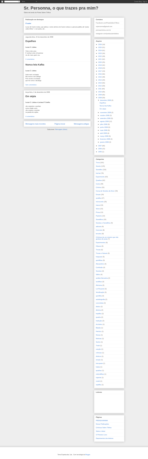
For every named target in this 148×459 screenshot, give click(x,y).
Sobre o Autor (100, 431)
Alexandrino (100, 264)
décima (98, 310)
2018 (100, 68)
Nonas (98, 335)
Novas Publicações (102, 424)
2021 (100, 59)
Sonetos (99, 271)
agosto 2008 (104, 121)
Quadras (99, 180)
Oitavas (98, 246)
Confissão (99, 267)
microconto (99, 202)
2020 (100, 62)
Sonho (98, 342)
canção (98, 349)
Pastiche (99, 216)
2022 (100, 56)
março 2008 (104, 136)
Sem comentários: (31, 85)
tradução (99, 321)
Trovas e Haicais (101, 253)
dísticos (98, 356)
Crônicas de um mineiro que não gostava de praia (107, 238)
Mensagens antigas (81, 124)
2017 (100, 71)
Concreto (99, 230)
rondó (98, 381)
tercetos (98, 233)
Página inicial (59, 124)
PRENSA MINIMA (102, 420)
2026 (100, 44)
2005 (100, 152)
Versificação (100, 292)
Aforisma (99, 285)
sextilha (98, 198)
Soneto (98, 166)
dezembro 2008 (105, 100)
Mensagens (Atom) (61, 129)
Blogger (87, 454)
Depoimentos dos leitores (104, 438)
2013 (100, 83)
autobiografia (100, 299)
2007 (100, 146)
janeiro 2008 (104, 142)
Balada (98, 328)
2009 (100, 95)
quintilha (99, 296)
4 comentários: (30, 116)
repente (98, 377)
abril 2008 (103, 133)
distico (98, 306)
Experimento (100, 177)
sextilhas (99, 281)
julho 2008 (104, 124)
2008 (100, 97)
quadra (98, 317)
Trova (98, 162)
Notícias (98, 338)
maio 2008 (104, 130)
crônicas (99, 353)
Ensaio (98, 194)
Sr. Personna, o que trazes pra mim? (61, 8)
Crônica (98, 187)
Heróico (98, 331)
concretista (99, 303)
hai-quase (99, 363)
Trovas (98, 250)
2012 (100, 86)
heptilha (98, 313)
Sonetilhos (99, 219)
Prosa (98, 212)
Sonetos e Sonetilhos (103, 223)
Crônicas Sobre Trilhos (103, 427)
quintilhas (99, 260)
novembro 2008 (105, 112)
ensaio (98, 360)
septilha (98, 385)
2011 (100, 89)
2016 (100, 74)
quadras (99, 370)
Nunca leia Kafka (34, 64)
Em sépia (30, 96)
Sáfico (98, 274)
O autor (28, 23)
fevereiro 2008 (105, 139)
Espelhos (30, 41)
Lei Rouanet (100, 289)
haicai (98, 205)
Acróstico (99, 324)
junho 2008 (104, 127)
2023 (100, 53)
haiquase (99, 257)
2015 (100, 77)
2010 (100, 92)
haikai (98, 367)
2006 (100, 149)
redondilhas (100, 374)
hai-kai (98, 173)
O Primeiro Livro (101, 435)
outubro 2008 (105, 115)
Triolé (98, 345)
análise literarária (102, 278)
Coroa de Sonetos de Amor (105, 191)
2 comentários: (30, 59)
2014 (100, 80)
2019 (100, 65)
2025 (100, 47)
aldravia (98, 226)
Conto (98, 184)
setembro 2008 (105, 118)
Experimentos (100, 242)
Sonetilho (99, 169)
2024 (100, 50)
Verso (98, 209)
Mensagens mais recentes (35, 124)
